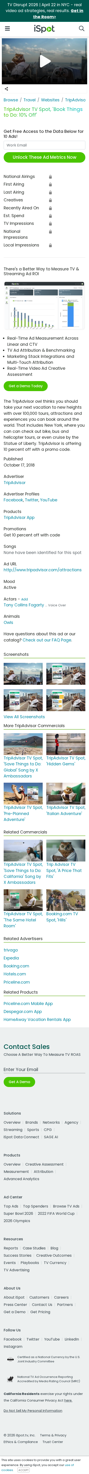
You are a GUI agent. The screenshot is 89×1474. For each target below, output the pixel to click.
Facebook (13, 500)
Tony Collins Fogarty (24, 605)
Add (24, 599)
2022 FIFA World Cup (56, 1213)
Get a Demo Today (26, 386)
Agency (71, 1122)
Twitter (31, 500)
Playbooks (30, 1262)
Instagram (13, 1346)
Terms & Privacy (53, 1435)
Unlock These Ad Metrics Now (44, 157)
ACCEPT (23, 1470)
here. (68, 1400)
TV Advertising (16, 1270)
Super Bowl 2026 (18, 1213)
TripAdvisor (15, 482)
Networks (51, 1122)
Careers (61, 1297)
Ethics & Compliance (21, 1442)
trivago (11, 950)
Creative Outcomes (54, 1255)
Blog (54, 1248)
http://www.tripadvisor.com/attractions (43, 570)
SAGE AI (51, 1137)
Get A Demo (19, 1081)
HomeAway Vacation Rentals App (37, 1019)
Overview (12, 1122)
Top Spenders (35, 1206)
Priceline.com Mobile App (28, 1003)
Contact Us (42, 1304)
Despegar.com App (23, 1011)
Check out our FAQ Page (47, 640)
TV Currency (55, 1262)
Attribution (43, 1171)
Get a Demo (15, 1312)
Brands (31, 1122)
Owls (8, 622)
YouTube (48, 500)
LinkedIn (72, 1339)
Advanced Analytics (21, 1179)
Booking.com (16, 966)
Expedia (11, 958)
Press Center (15, 1304)
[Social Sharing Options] (6, 88)
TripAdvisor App (19, 517)
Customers (39, 1297)
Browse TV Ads (66, 1206)
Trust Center (52, 1442)
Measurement (16, 1171)
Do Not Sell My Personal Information (33, 1410)
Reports (11, 1248)
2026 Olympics (17, 1220)
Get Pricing (40, 1312)
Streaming (13, 1129)
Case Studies (34, 1248)
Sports (33, 1129)
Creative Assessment (44, 1164)
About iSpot (14, 1297)
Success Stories (17, 1255)
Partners (65, 1304)
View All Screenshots (24, 717)
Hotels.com (15, 974)
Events (10, 1262)
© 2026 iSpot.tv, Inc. (19, 1435)
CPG (48, 1129)
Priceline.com (17, 982)
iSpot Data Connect (21, 1137)
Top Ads (11, 1206)
